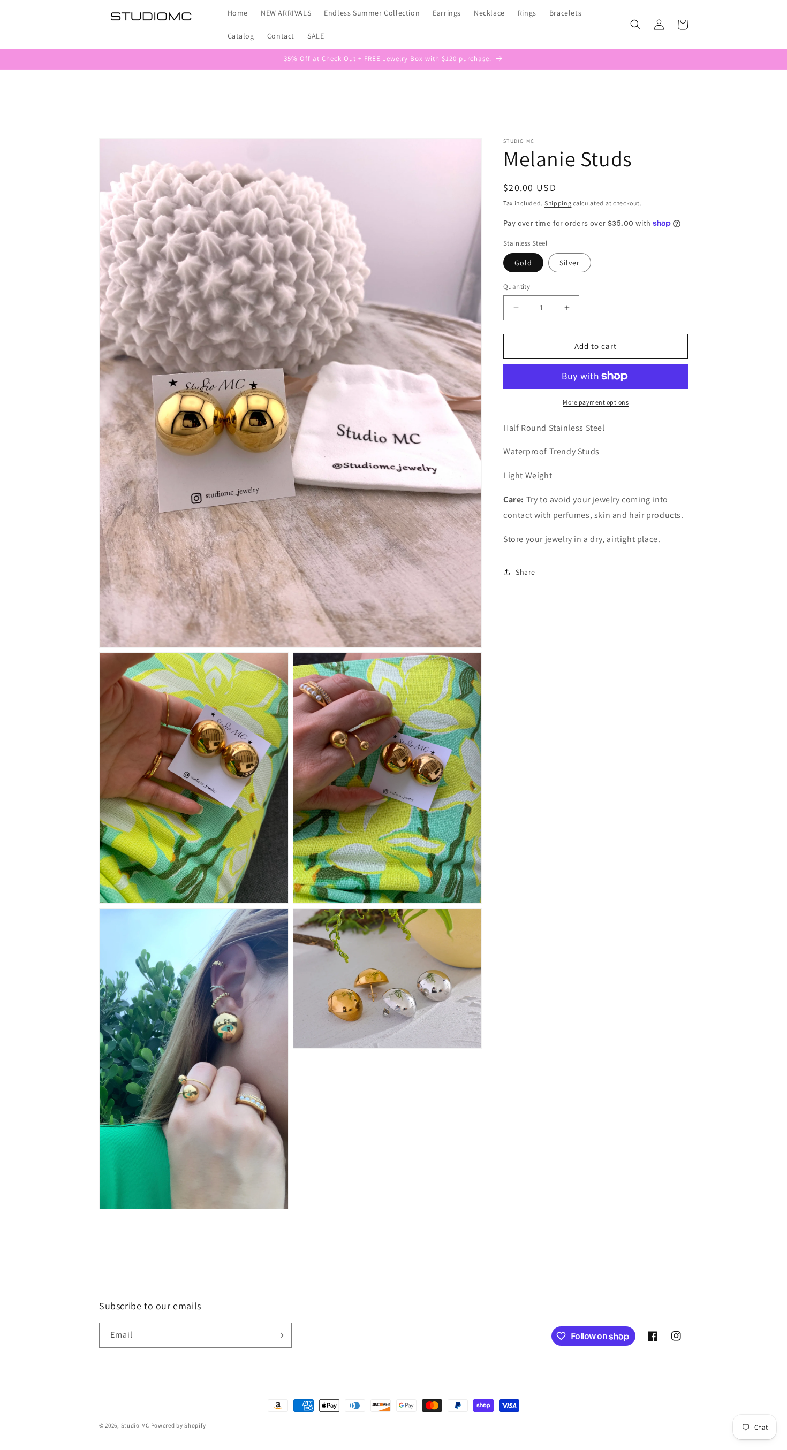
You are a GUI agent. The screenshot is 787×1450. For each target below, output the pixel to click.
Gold (523, 263)
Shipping (558, 203)
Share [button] (525, 572)
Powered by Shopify (178, 1425)
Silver (569, 263)
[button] (635, 24)
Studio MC (135, 1425)
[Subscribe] (279, 1335)
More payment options (596, 402)
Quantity (516, 286)
